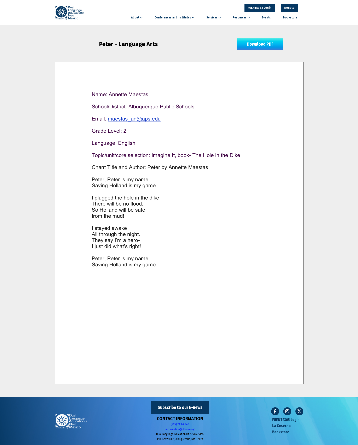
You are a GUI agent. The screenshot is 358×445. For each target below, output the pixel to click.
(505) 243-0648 (180, 424)
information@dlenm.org (180, 429)
